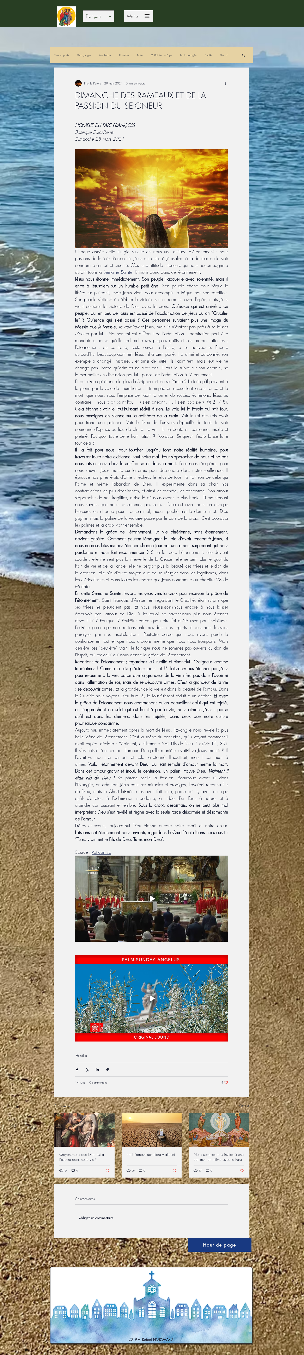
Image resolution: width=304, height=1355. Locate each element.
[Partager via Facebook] (77, 1070)
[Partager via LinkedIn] (97, 1070)
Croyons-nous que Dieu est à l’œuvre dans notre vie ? (81, 1157)
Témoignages (84, 55)
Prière (140, 55)
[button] (243, 55)
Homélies (124, 55)
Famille (208, 55)
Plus (222, 55)
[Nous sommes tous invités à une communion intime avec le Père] (219, 1130)
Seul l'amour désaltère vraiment (151, 1154)
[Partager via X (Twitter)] (87, 1070)
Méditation (105, 55)
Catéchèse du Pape (161, 55)
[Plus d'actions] (225, 83)
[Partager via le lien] (107, 1070)
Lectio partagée (188, 55)
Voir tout (244, 1105)
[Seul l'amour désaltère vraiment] (152, 1130)
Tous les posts (61, 55)
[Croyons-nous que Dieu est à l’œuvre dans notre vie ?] (84, 1130)
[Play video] (151, 899)
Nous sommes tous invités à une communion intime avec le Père (219, 1157)
